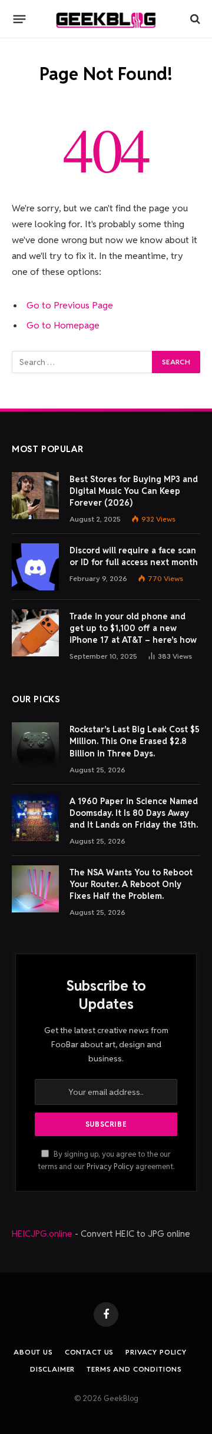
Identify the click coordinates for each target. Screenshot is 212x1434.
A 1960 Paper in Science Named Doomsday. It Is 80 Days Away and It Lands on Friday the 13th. (133, 813)
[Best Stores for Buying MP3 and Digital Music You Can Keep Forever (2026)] (35, 495)
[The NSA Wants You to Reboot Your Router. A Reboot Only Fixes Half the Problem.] (35, 888)
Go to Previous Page (69, 305)
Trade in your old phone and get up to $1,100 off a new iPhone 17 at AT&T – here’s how (133, 628)
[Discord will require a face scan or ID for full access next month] (35, 566)
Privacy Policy (110, 1166)
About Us (33, 1351)
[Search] (194, 19)
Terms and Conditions (134, 1369)
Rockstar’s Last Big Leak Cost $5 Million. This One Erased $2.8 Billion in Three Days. (134, 741)
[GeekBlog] (106, 19)
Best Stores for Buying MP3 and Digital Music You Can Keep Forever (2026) (133, 491)
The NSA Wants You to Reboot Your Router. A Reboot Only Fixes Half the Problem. (131, 884)
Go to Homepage (63, 325)
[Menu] (20, 18)
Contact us (89, 1351)
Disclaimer (52, 1369)
